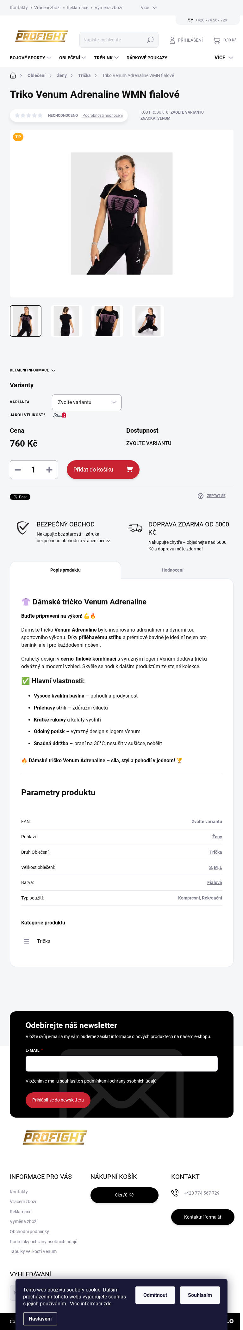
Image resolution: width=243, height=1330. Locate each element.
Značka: (155, 118)
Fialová (214, 882)
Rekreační (212, 897)
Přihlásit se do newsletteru (58, 1099)
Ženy (217, 836)
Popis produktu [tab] (65, 570)
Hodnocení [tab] (173, 570)
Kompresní (189, 897)
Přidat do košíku (93, 469)
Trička (215, 852)
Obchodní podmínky (29, 1231)
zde (107, 1304)
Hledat (150, 39)
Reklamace (77, 7)
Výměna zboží (108, 7)
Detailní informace (29, 370)
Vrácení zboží (47, 7)
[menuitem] (31, 57)
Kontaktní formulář (202, 1217)
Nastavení (40, 1319)
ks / (124, 1194)
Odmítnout (155, 1295)
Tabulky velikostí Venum (33, 1251)
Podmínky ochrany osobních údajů (44, 1241)
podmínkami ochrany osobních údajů (120, 1081)
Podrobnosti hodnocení (103, 115)
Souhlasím (200, 1295)
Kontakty (19, 7)
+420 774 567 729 (202, 1193)
